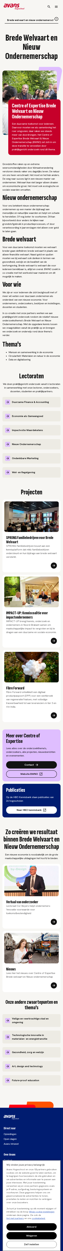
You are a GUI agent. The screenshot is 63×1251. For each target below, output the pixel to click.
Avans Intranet (11, 1143)
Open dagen (10, 1139)
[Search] (49, 7)
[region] (32, 1205)
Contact (29, 764)
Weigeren (31, 1235)
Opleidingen (10, 1134)
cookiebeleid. (38, 1218)
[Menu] (56, 7)
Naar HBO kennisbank (29, 810)
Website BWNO (29, 774)
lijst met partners (15, 1218)
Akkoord (31, 1226)
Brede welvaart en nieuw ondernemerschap (32, 20)
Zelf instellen (31, 1244)
